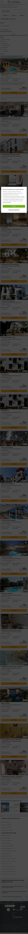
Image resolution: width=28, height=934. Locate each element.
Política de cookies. (7, 202)
